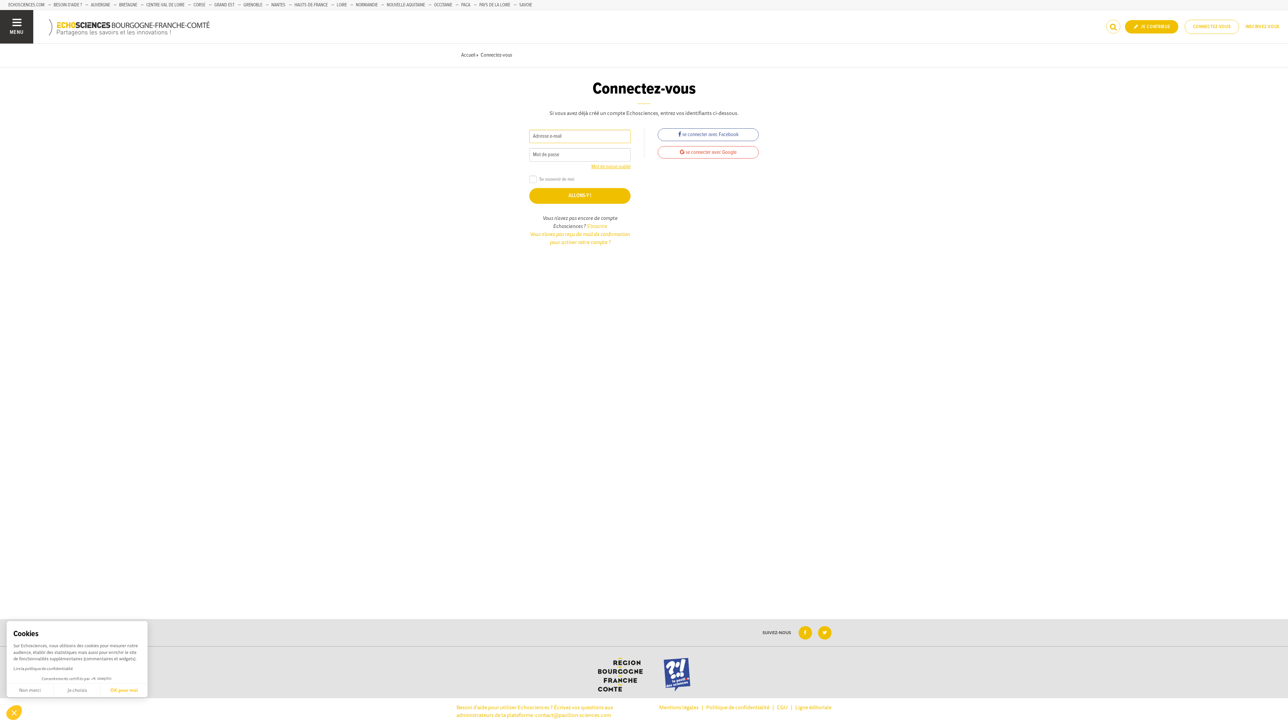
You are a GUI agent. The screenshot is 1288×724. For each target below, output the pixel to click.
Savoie (525, 5)
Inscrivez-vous (1262, 27)
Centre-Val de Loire (165, 5)
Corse (199, 5)
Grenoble (253, 5)
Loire (342, 5)
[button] (14, 713)
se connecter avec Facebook (710, 134)
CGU (782, 707)
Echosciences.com (26, 5)
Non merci (30, 690)
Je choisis (77, 690)
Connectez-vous (1212, 27)
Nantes (278, 5)
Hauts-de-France (311, 5)
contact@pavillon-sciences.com (573, 715)
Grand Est (224, 5)
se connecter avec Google (711, 152)
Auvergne (100, 5)
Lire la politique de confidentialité (43, 668)
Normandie (367, 5)
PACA (465, 5)
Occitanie (443, 5)
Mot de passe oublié (611, 166)
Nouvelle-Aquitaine (406, 5)
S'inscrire (597, 226)
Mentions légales (679, 707)
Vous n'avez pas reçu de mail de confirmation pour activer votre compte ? (580, 238)
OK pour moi (124, 690)
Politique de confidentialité (737, 707)
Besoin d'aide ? (68, 5)
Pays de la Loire (494, 5)
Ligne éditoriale (813, 707)
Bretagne (128, 5)
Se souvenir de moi (556, 179)
